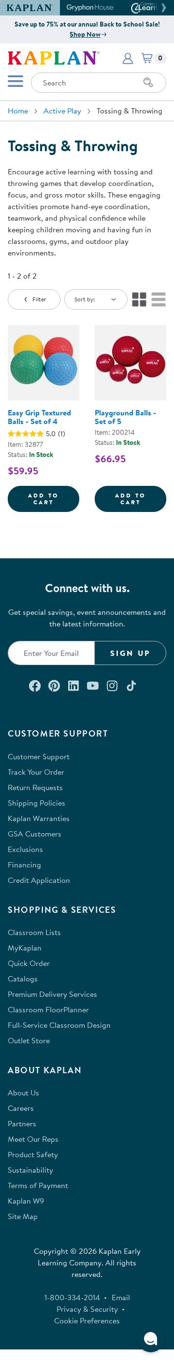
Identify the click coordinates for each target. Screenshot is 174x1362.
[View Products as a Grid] (139, 299)
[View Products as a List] (158, 299)
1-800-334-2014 (72, 1297)
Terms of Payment (38, 1185)
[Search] (148, 82)
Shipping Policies (36, 802)
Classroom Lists (34, 932)
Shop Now (85, 34)
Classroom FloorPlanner (48, 1009)
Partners (22, 1123)
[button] (162, 7)
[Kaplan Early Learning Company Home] (54, 57)
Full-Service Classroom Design (59, 1025)
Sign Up (130, 653)
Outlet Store (29, 1040)
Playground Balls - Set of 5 (125, 416)
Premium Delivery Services (52, 994)
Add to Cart (53, 498)
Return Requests (35, 787)
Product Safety (33, 1154)
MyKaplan (25, 947)
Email (121, 1297)
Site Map (23, 1216)
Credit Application (39, 880)
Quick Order (29, 963)
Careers (21, 1108)
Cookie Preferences (87, 1320)
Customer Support (39, 756)
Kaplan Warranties (39, 818)
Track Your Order (36, 771)
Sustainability (30, 1169)
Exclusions (25, 849)
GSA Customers (34, 833)
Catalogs (23, 978)
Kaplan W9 (26, 1200)
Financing (24, 864)
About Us (23, 1092)
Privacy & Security (87, 1309)
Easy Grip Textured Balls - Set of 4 (39, 416)
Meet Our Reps (33, 1139)
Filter (39, 299)
